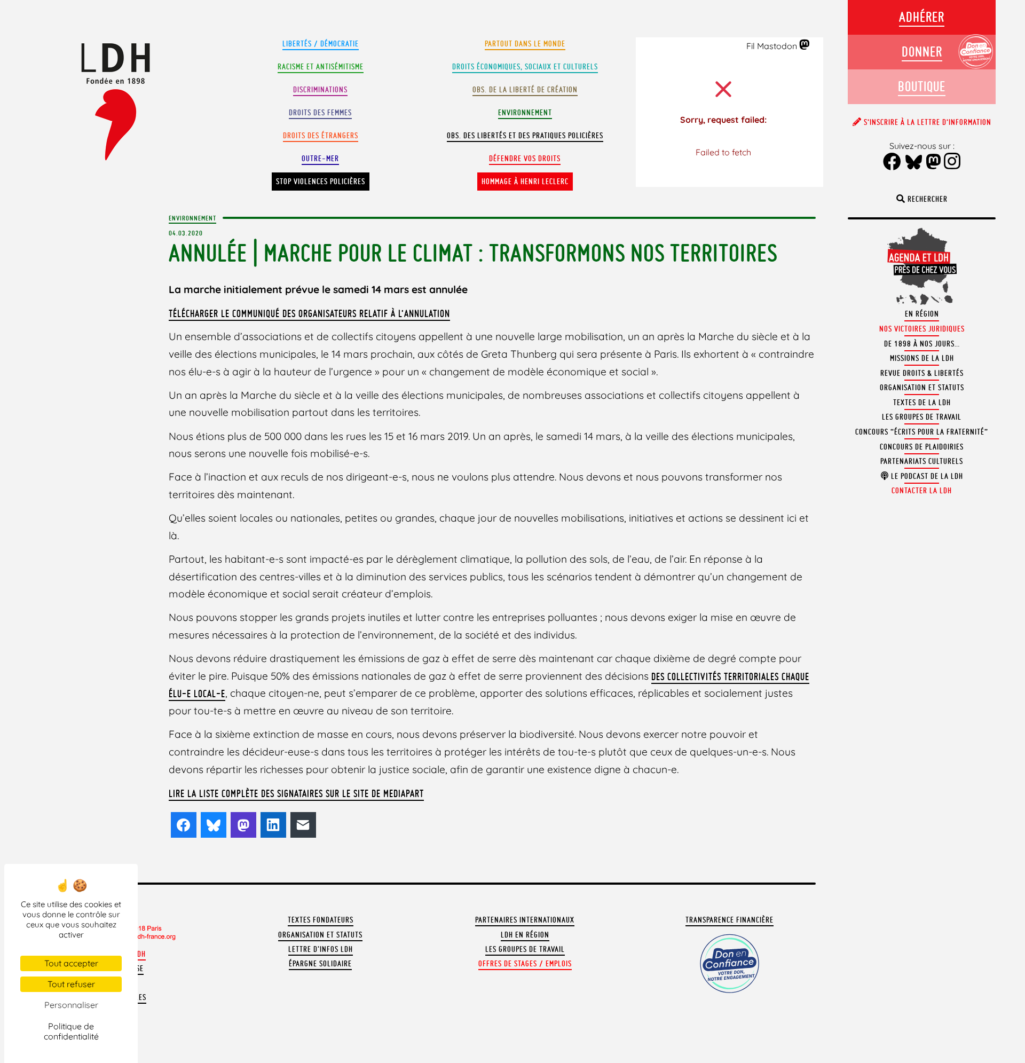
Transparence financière (729, 920)
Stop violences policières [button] (320, 181)
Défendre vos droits (525, 158)
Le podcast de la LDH (926, 476)
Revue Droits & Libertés (922, 373)
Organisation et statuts (320, 935)
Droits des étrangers (320, 135)
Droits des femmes (320, 112)
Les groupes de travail (525, 949)
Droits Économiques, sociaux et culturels (525, 67)
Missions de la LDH (922, 358)
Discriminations (320, 90)
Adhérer (921, 17)
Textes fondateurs (320, 920)
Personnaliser (71, 1004)
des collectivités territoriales (716, 676)
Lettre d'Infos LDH (320, 949)
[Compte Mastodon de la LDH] (804, 45)
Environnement (525, 112)
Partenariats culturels (921, 461)
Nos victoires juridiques (922, 329)
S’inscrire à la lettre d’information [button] (926, 122)
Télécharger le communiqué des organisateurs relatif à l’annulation (309, 313)
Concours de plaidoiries (922, 447)
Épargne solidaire (320, 963)
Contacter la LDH (922, 490)
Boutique (921, 86)
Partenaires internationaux (524, 920)
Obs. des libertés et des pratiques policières (525, 135)
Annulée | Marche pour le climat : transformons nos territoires (473, 252)
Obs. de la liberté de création (525, 90)
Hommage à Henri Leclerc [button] (525, 181)
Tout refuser (71, 984)
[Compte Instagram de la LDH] (952, 162)
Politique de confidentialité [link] (71, 1031)
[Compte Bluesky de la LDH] (913, 162)
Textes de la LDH (922, 402)
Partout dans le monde (525, 44)
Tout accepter (71, 963)
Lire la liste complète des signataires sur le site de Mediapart (296, 793)
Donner (922, 51)
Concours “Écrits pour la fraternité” (921, 432)
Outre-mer (320, 158)
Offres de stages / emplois (525, 963)
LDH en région (525, 935)
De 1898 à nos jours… (922, 344)
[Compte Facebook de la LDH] (892, 162)
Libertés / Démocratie (320, 44)
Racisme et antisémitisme (321, 67)
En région (922, 314)
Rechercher (926, 199)
